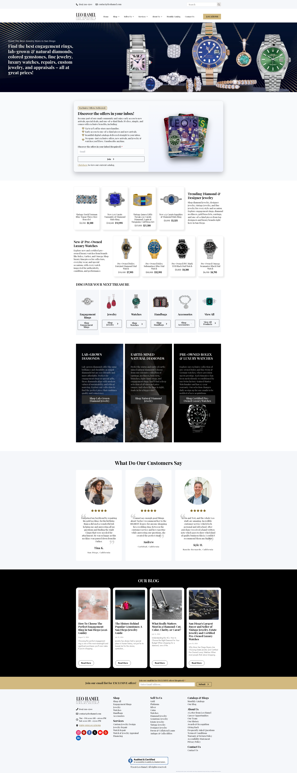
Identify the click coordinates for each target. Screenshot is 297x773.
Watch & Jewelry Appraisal (126, 733)
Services (142, 16)
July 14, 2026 (156, 634)
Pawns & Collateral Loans (162, 730)
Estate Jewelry (157, 721)
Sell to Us (128, 16)
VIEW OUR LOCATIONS (90, 725)
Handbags (118, 713)
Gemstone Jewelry (159, 718)
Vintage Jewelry (157, 724)
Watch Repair (119, 730)
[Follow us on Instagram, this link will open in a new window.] (78, 732)
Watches (117, 710)
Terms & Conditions (197, 733)
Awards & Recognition (198, 724)
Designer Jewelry (158, 727)
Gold (152, 701)
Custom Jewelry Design (124, 724)
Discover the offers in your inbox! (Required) (100, 147)
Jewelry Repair (120, 727)
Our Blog (192, 704)
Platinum (154, 704)
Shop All (117, 701)
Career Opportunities (198, 715)
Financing (118, 736)
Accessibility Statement (199, 739)
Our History (193, 721)
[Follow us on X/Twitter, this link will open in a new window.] (94, 732)
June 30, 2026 (193, 644)
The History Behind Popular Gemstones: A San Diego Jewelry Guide (128, 628)
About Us (156, 16)
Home (105, 16)
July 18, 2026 (119, 637)
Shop (115, 16)
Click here (83, 165)
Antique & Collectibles (161, 733)
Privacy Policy (194, 741)
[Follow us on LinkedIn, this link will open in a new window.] (78, 738)
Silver (153, 707)
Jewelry (117, 707)
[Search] (219, 4)
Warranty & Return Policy (200, 736)
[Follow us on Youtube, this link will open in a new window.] (100, 732)
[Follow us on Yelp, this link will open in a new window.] (105, 732)
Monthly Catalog (173, 16)
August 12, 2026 (83, 637)
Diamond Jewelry (158, 716)
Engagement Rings (122, 704)
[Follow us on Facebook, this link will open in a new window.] (89, 732)
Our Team (192, 718)
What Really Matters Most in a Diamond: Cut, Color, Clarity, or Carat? (166, 626)
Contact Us (189, 16)
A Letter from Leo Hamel (199, 712)
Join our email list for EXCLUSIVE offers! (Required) (162, 680)
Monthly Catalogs (196, 701)
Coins (153, 710)
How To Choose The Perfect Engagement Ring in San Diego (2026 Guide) (92, 628)
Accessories (118, 716)
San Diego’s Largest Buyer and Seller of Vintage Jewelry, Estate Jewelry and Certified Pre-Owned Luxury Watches (203, 631)
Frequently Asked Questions (201, 730)
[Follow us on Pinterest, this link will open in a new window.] (83, 732)
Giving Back (193, 727)
